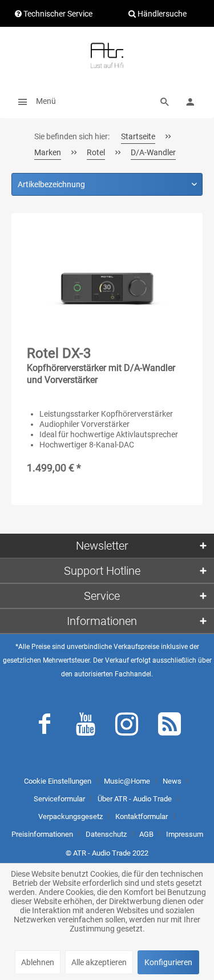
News (172, 781)
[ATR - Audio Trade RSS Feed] (169, 726)
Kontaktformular (141, 816)
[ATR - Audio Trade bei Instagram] (126, 726)
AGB (146, 834)
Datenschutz (106, 834)
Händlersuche (161, 13)
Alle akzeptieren (99, 962)
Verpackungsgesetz (70, 816)
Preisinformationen (42, 834)
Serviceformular (59, 799)
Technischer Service (57, 13)
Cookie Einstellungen (57, 781)
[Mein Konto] (190, 101)
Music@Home (127, 781)
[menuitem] (33, 101)
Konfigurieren (168, 962)
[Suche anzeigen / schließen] (165, 101)
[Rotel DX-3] (107, 285)
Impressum (184, 834)
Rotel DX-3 (101, 365)
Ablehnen (37, 962)
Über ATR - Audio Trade (135, 799)
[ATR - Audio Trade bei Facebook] (44, 726)
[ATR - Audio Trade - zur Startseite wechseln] (106, 55)
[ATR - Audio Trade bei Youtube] (85, 726)
